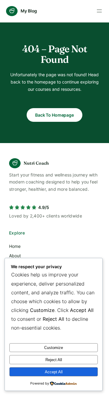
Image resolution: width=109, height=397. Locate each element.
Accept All (54, 372)
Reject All (53, 360)
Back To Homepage (54, 115)
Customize (53, 347)
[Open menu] (99, 11)
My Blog (29, 10)
